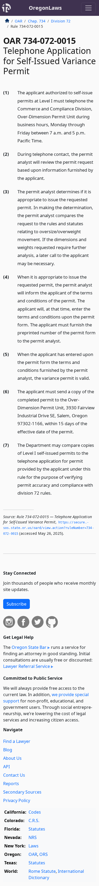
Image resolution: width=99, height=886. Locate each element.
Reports (11, 783)
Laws (34, 846)
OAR (18, 21)
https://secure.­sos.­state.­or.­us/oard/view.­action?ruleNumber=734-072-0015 (48, 528)
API (6, 767)
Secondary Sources (22, 792)
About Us (12, 758)
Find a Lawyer (16, 741)
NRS (33, 837)
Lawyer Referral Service (26, 666)
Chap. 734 (36, 21)
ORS (43, 854)
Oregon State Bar (29, 647)
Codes (35, 812)
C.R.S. (34, 820)
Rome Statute (42, 871)
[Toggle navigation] (88, 8)
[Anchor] (46, 140)
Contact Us (14, 775)
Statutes (37, 829)
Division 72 (60, 21)
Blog (7, 750)
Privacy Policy (16, 800)
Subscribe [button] (16, 604)
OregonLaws (45, 7)
